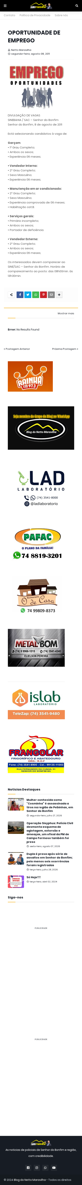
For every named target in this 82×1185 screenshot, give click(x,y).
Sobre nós (61, 15)
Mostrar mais (66, 313)
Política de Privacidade (35, 15)
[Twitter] (27, 295)
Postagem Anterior (18, 349)
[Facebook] (20, 295)
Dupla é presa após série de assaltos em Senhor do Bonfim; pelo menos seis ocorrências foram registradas (50, 859)
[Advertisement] (41, 974)
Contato (9, 15)
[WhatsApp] (35, 295)
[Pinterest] (43, 295)
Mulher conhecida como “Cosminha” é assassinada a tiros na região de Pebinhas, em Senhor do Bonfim (50, 805)
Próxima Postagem (64, 349)
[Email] (51, 295)
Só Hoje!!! (34, 877)
